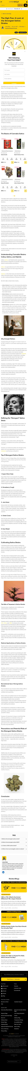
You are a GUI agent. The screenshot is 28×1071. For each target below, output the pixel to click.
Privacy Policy (4, 1030)
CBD (10, 623)
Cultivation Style (17, 988)
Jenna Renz (7, 26)
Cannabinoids (17, 990)
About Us (3, 1017)
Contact (5, 988)
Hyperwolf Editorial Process (11, 28)
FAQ (2, 1004)
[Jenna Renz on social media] (3, 872)
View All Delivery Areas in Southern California (14, 974)
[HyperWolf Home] (14, 2)
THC (2, 623)
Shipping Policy (4, 1024)
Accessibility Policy (18, 1022)
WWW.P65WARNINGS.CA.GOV (18, 1052)
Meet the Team (17, 1024)
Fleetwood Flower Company (7, 151)
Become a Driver (4, 1001)
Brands (4, 991)
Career (15, 1015)
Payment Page (4, 1013)
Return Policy (17, 1026)
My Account (5, 986)
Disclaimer (16, 1028)
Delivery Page (17, 1017)
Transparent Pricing (18, 1020)
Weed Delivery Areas (12, 1061)
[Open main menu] (1, 2)
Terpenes (16, 986)
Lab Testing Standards (19, 1013)
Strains (4, 993)
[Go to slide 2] (14, 195)
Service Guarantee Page (6, 1015)
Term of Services (4, 1028)
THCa (5, 623)
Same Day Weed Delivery (6, 1009)
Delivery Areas (4, 1020)
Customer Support (18, 1001)
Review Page (4, 1022)
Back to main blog (7, 13)
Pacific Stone (17, 151)
